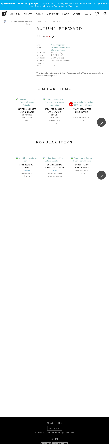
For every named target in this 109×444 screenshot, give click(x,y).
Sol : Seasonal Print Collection (54, 166)
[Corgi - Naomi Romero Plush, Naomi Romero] (82, 159)
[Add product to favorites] (52, 37)
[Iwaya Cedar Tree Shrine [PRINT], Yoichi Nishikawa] (82, 104)
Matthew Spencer (57, 45)
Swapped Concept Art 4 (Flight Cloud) (54, 112)
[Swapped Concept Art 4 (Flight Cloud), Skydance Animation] (54, 102)
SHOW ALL (57, 22)
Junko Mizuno (54, 174)
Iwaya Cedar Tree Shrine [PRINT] (82, 110)
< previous (41, 22)
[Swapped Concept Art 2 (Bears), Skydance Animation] (27, 102)
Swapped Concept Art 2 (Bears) (27, 110)
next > (71, 22)
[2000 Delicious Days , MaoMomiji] (27, 159)
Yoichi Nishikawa (82, 118)
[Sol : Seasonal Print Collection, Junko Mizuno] (54, 159)
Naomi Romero (82, 171)
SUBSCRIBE (54, 428)
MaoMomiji (27, 174)
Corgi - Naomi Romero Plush (82, 166)
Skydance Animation (27, 116)
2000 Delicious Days (27, 166)
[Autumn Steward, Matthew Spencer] (18, 22)
